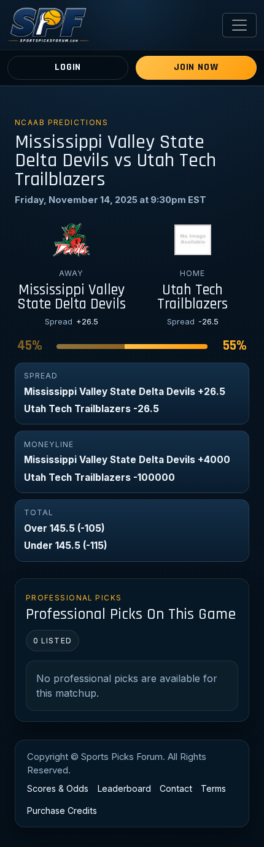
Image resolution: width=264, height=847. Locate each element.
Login (68, 67)
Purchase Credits (62, 810)
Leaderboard (124, 788)
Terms (213, 788)
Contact (176, 788)
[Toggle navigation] (239, 25)
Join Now (196, 67)
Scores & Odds (57, 788)
